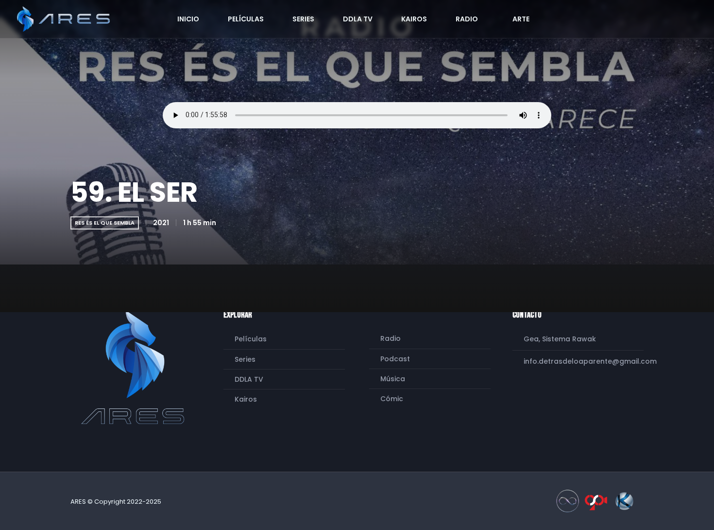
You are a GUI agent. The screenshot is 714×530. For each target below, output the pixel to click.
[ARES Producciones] (135, 367)
